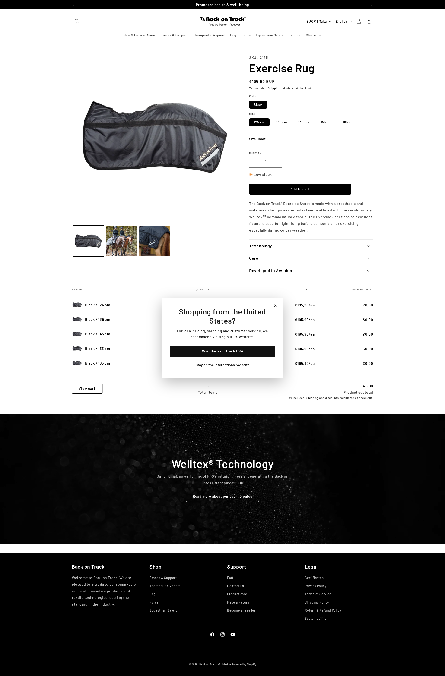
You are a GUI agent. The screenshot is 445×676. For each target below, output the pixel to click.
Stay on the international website (223, 364)
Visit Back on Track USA (222, 351)
